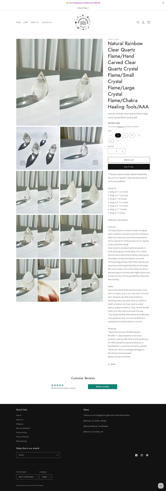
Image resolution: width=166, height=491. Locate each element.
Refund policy (21, 441)
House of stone (26, 485)
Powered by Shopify (37, 485)
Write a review (102, 386)
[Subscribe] (57, 455)
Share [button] (113, 364)
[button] (138, 22)
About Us (19, 420)
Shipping (120, 126)
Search (19, 415)
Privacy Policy (21, 432)
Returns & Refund (23, 428)
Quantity (111, 146)
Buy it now (129, 167)
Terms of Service (22, 437)
